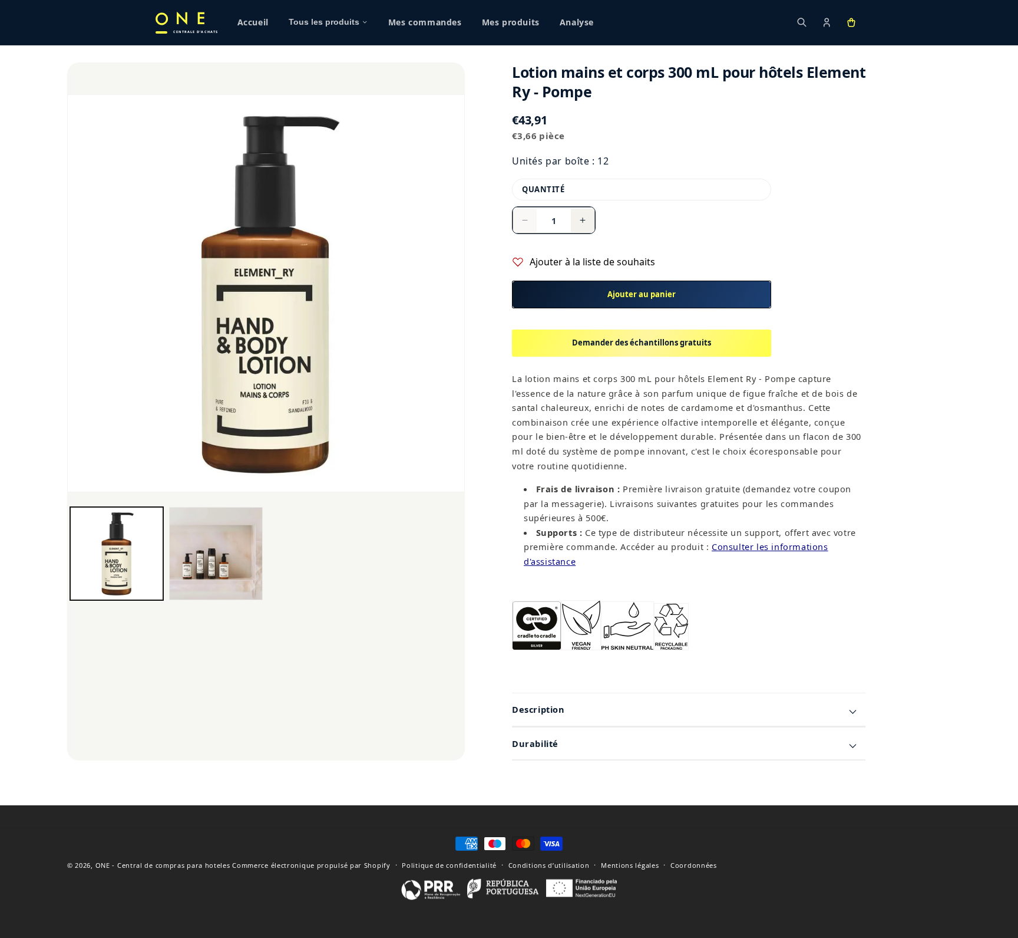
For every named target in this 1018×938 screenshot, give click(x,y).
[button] (851, 22)
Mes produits (511, 22)
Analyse (577, 22)
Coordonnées (693, 865)
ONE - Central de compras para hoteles (162, 865)
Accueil (253, 22)
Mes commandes (425, 22)
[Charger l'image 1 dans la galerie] (116, 553)
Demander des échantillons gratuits (641, 342)
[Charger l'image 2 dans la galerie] (215, 553)
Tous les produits (324, 22)
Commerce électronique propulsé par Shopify (311, 865)
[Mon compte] (826, 22)
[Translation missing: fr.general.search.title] (802, 22)
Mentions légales (630, 865)
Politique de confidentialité (449, 865)
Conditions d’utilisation (549, 865)
